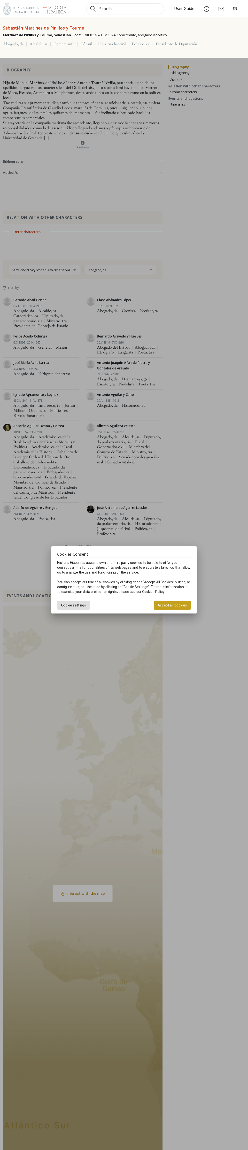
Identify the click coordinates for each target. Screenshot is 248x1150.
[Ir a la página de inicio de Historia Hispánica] (52, 8)
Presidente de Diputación (176, 44)
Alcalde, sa (38, 44)
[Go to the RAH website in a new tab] (21, 8)
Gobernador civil (112, 44)
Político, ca (140, 44)
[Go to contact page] (221, 8)
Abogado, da (13, 44)
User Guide (184, 8)
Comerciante (64, 44)
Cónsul (86, 44)
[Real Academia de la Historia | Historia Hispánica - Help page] (206, 8)
